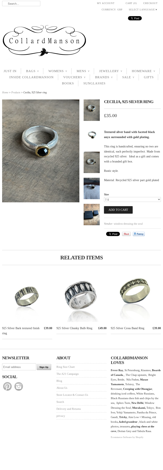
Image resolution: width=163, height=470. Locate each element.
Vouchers (74, 77)
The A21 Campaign (67, 373)
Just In (10, 71)
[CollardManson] (81, 42)
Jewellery (110, 71)
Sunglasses (94, 83)
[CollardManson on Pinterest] (7, 390)
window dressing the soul (128, 223)
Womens (57, 71)
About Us (61, 387)
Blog (59, 380)
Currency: (112, 9)
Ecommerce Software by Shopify (127, 437)
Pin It (126, 234)
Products (15, 92)
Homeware (143, 71)
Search (60, 401)
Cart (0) (131, 3)
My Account (106, 3)
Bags (32, 71)
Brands (104, 77)
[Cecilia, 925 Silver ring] (92, 111)
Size (106, 194)
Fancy (139, 234)
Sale (128, 77)
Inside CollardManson (31, 77)
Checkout (150, 3)
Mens (83, 71)
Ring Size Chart (65, 366)
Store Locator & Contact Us (72, 394)
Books (68, 83)
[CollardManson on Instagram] (18, 390)
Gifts (149, 77)
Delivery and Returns (68, 408)
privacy (60, 415)
